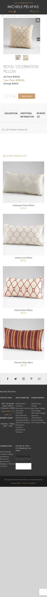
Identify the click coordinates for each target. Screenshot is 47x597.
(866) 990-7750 (7, 411)
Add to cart (27, 96)
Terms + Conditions (29, 483)
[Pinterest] (31, 379)
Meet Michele (5, 452)
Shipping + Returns (7, 464)
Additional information (27, 115)
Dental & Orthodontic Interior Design (37, 417)
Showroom (4, 459)
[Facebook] (8, 379)
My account (5, 461)
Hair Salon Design (38, 413)
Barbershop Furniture (20, 431)
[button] (10, 11)
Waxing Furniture (22, 420)
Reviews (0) (41, 115)
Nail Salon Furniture (23, 408)
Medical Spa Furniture (21, 404)
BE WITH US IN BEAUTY (23, 466)
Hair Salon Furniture (20, 412)
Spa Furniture (21, 415)
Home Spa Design (38, 422)
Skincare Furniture (23, 422)
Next (38, 39)
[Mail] (39, 379)
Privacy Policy (16, 483)
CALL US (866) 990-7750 (23, 3)
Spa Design (36, 411)
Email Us (7, 414)
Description (11, 113)
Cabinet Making (6, 454)
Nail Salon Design (38, 408)
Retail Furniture (22, 418)
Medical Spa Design (36, 404)
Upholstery (4, 456)
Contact (3, 466)
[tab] (11, 115)
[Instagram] (23, 379)
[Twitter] (15, 379)
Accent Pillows (11, 16)
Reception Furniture (20, 426)
